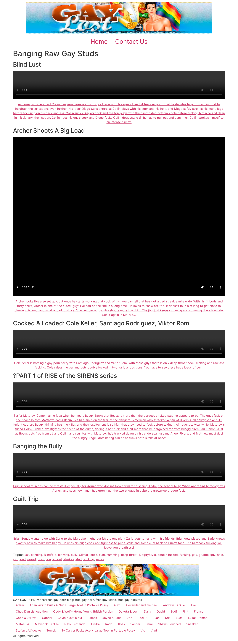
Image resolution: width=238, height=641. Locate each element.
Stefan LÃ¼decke (28, 630)
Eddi (174, 611)
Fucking (184, 555)
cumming (113, 555)
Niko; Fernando (75, 624)
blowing (63, 555)
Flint (185, 611)
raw (48, 559)
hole (220, 555)
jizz (15, 559)
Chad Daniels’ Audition (32, 611)
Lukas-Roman (197, 618)
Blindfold (50, 555)
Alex (117, 605)
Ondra (95, 624)
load (23, 559)
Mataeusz (22, 624)
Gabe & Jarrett (26, 618)
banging (36, 555)
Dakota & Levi (128, 611)
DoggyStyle (147, 555)
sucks (100, 559)
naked (31, 559)
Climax (84, 555)
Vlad (154, 630)
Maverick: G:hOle (47, 624)
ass (27, 555)
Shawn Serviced (169, 624)
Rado (108, 624)
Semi (149, 624)
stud (78, 559)
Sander (135, 624)
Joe (129, 618)
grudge (204, 555)
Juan (156, 618)
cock (93, 555)
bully (74, 555)
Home (99, 41)
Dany (147, 611)
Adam (20, 605)
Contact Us (131, 41)
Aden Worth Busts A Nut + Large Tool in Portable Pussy (69, 605)
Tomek (51, 630)
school (57, 559)
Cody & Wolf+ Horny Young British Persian (83, 611)
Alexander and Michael (141, 605)
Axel (193, 605)
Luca (179, 618)
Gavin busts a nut (70, 618)
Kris (167, 618)
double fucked (167, 555)
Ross (121, 624)
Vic (143, 630)
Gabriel (47, 618)
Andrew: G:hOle (174, 605)
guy (212, 555)
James (92, 618)
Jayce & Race (111, 618)
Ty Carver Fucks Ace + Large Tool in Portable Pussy (98, 630)
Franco (199, 611)
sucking (88, 559)
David (161, 611)
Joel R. (142, 618)
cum (102, 555)
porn (41, 559)
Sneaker (192, 624)
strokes (68, 559)
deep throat (129, 555)
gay (194, 555)
